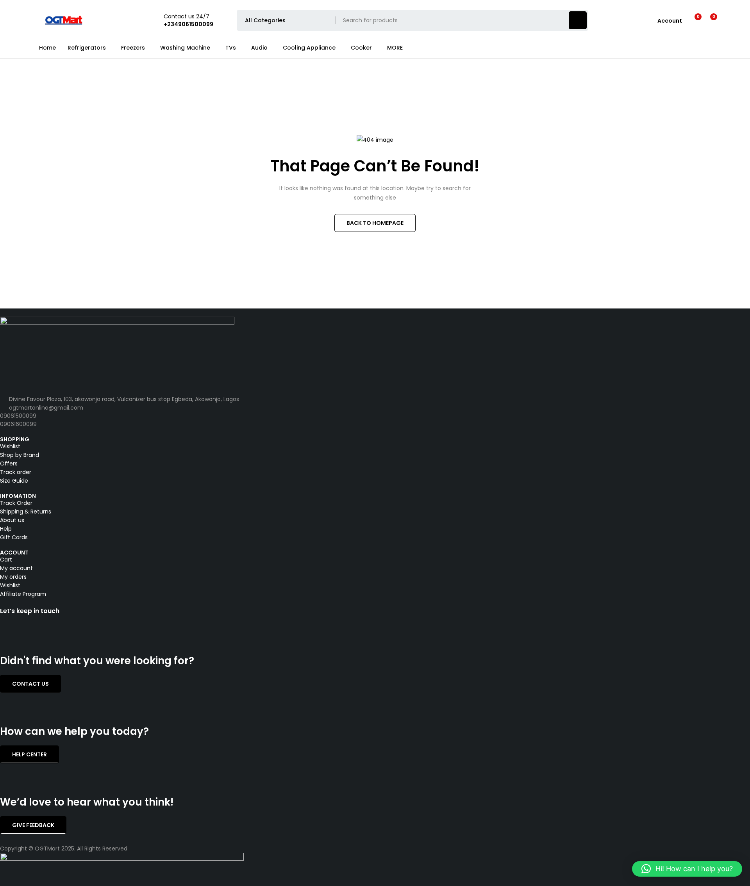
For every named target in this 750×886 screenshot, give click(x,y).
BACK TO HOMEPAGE (375, 223)
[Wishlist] (693, 20)
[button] (687, 869)
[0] (707, 20)
